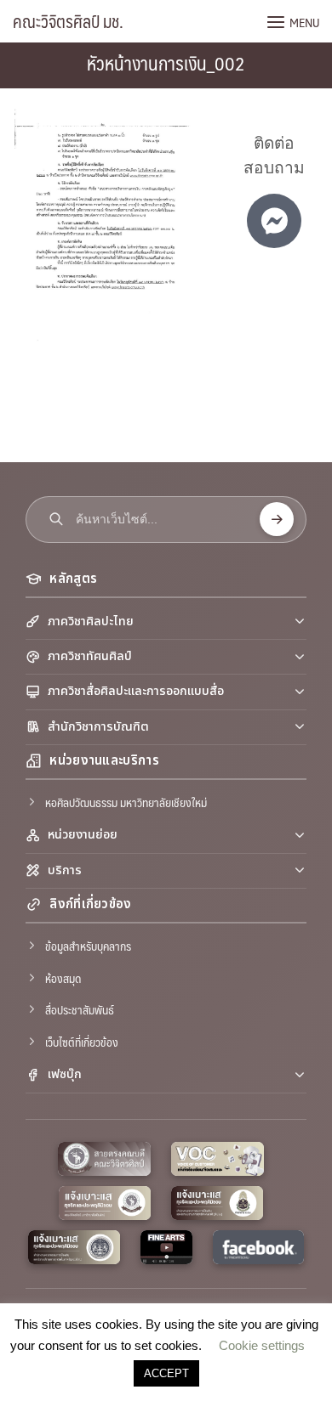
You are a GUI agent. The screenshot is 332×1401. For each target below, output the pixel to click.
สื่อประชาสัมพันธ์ (79, 1009)
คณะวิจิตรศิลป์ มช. (68, 21)
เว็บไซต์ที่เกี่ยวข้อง (81, 1041)
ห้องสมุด (63, 978)
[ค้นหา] (277, 519)
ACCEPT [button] (166, 1373)
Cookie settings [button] (262, 1345)
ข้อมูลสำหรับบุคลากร (88, 945)
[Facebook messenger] (274, 221)
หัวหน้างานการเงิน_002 (166, 62)
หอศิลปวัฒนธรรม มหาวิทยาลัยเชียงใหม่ (126, 802)
